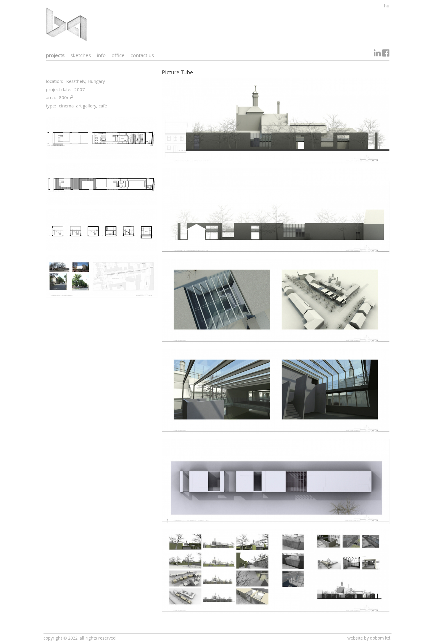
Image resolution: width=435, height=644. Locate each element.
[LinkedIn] (377, 54)
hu (386, 6)
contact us (142, 55)
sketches (80, 55)
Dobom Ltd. (381, 638)
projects (55, 55)
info (101, 55)
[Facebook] (385, 54)
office (118, 55)
